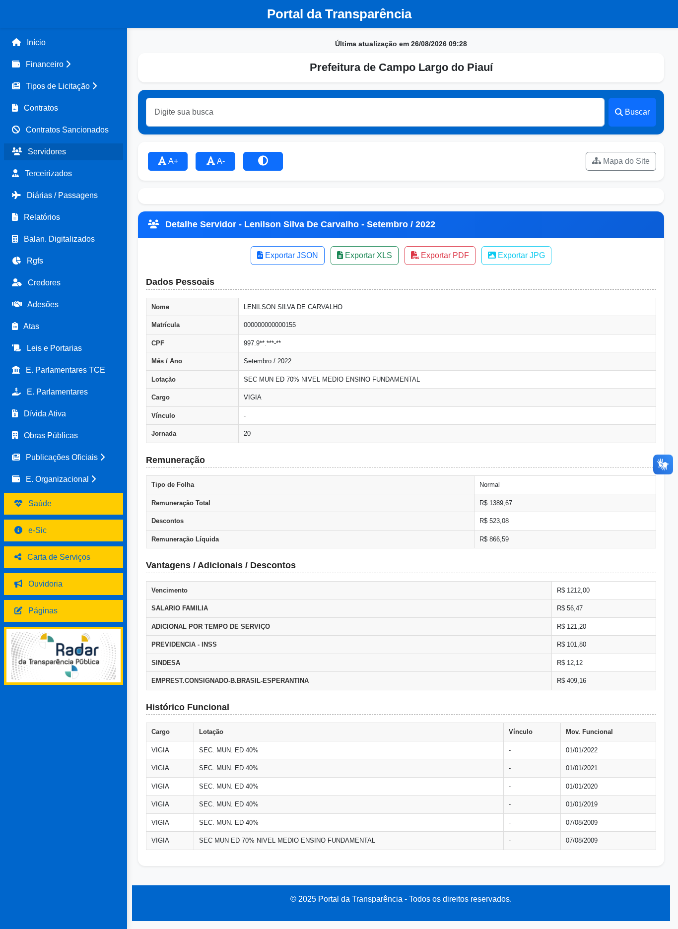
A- (220, 161)
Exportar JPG (520, 255)
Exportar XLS (367, 255)
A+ (172, 161)
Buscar (637, 112)
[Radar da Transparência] (63, 655)
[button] (63, 64)
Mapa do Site (625, 161)
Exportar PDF (444, 255)
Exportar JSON (290, 255)
